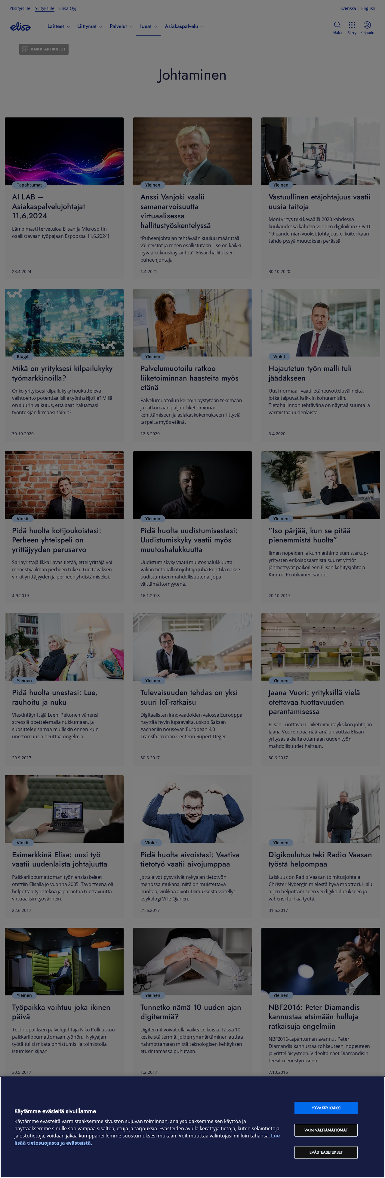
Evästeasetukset (326, 1152)
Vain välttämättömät (325, 1130)
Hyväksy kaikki (326, 1108)
